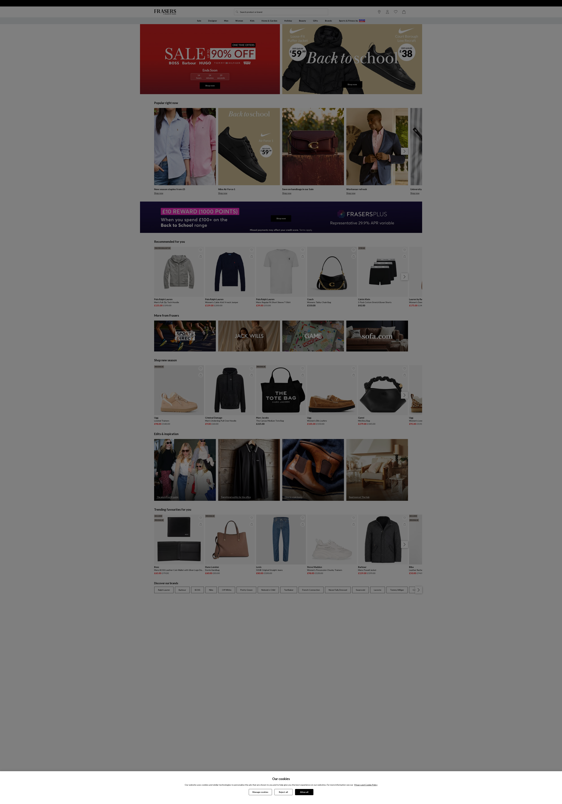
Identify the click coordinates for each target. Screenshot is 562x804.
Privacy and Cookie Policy (365, 785)
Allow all (304, 792)
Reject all (283, 792)
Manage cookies (260, 792)
